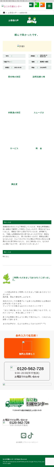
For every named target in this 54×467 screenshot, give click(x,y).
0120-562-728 (19, 423)
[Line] (23, 435)
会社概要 (19, 442)
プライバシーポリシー (30, 442)
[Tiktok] (30, 435)
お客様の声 (12, 13)
